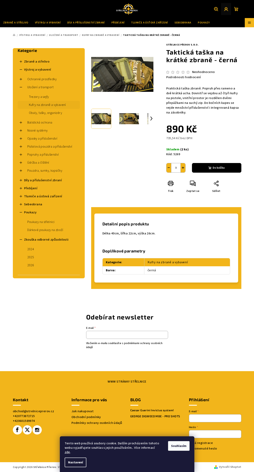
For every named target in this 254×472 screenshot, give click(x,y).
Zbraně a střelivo (37, 61)
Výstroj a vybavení (37, 69)
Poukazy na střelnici (41, 222)
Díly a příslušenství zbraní (43, 180)
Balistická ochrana (39, 122)
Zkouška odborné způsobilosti (46, 239)
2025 (30, 257)
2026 (30, 265)
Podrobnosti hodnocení (183, 77)
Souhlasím (179, 446)
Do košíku (219, 168)
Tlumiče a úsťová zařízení (43, 196)
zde (67, 452)
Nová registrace (201, 443)
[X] (27, 430)
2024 (30, 249)
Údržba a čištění (38, 162)
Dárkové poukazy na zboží (45, 230)
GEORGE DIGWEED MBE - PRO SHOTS (155, 416)
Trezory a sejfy (39, 97)
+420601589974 (24, 421)
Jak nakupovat (82, 411)
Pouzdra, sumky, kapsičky (44, 170)
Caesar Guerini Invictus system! (152, 410)
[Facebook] (17, 430)
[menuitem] (16, 22)
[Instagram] (37, 430)
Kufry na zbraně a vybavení (47, 105)
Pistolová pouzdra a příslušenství (49, 146)
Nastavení (75, 462)
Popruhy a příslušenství (43, 154)
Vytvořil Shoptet (230, 467)
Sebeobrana (33, 204)
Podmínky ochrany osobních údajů (96, 423)
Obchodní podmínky (86, 417)
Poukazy (30, 212)
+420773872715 (24, 416)
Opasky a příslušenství (42, 138)
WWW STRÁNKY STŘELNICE (127, 381)
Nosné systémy (37, 130)
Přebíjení (31, 188)
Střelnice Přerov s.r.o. (182, 45)
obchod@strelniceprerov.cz (33, 411)
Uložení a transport (40, 87)
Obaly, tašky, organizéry (45, 113)
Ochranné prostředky (42, 79)
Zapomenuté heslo (203, 448)
